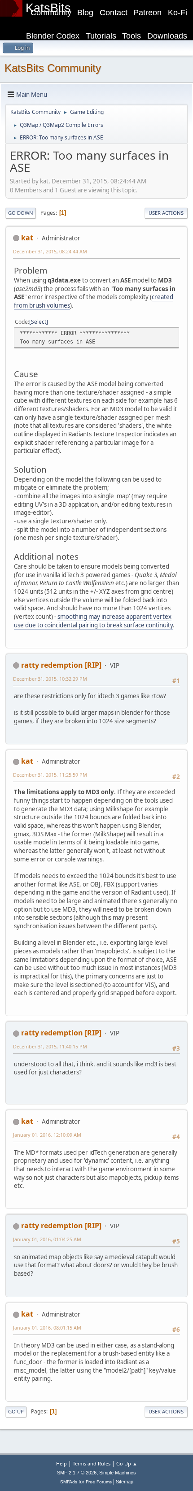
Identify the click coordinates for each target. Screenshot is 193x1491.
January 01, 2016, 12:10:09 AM (47, 1134)
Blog (85, 12)
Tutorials (101, 35)
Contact (113, 12)
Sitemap (124, 1481)
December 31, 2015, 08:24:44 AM (50, 251)
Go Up (16, 1411)
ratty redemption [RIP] (61, 665)
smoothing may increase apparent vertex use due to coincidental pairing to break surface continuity (93, 621)
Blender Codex (52, 35)
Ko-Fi (177, 12)
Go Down (20, 212)
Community (51, 12)
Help (61, 1463)
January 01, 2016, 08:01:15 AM (47, 1327)
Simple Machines (117, 1472)
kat (27, 238)
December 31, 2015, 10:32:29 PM (50, 678)
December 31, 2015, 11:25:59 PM (50, 774)
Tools (131, 35)
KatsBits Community (52, 68)
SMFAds (68, 1481)
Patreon (147, 12)
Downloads (167, 35)
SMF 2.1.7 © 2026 (76, 1472)
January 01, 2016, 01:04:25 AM (47, 1239)
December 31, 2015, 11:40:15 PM (50, 1046)
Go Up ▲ (126, 1463)
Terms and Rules (91, 1463)
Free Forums (99, 1481)
